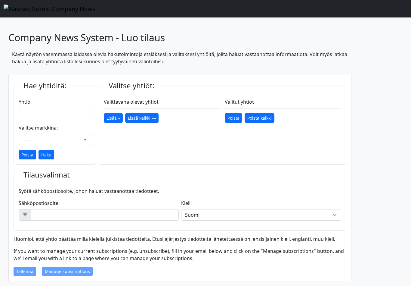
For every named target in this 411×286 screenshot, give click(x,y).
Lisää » (113, 118)
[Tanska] (343, 23)
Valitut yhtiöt (239, 102)
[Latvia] (346, 23)
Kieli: (186, 203)
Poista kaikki (259, 118)
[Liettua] (347, 23)
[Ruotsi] (341, 23)
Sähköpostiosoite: (39, 203)
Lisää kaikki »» (142, 118)
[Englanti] (340, 23)
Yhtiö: (25, 102)
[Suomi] (342, 23)
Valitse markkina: (38, 127)
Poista (27, 155)
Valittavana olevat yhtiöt (131, 102)
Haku (46, 155)
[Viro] (344, 23)
